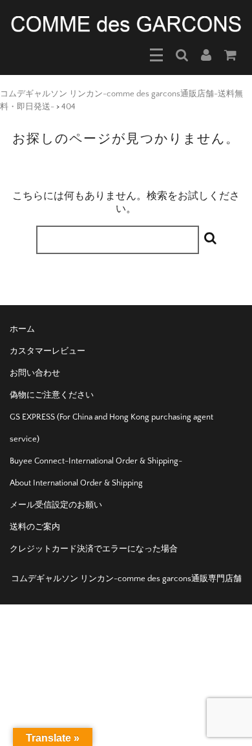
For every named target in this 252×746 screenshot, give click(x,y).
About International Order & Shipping (76, 482)
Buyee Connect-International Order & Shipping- (96, 460)
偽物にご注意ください (52, 395)
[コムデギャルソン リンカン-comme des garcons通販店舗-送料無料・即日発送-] (126, 23)
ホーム (22, 329)
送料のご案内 (35, 526)
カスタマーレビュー (47, 351)
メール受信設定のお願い (56, 504)
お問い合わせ (35, 373)
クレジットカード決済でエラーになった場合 (94, 548)
